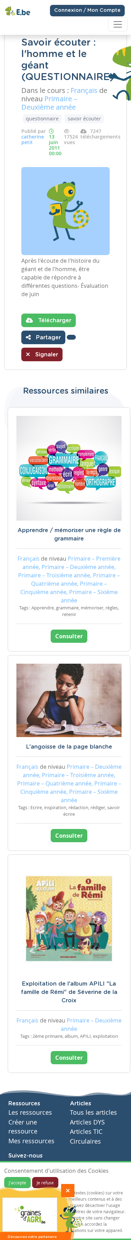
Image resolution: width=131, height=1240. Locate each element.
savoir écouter (84, 118)
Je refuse (45, 1182)
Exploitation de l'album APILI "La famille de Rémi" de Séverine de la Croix (69, 992)
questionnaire (42, 118)
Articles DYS (87, 1122)
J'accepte (17, 1182)
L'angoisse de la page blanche (69, 747)
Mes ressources (31, 1141)
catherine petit (32, 139)
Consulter (69, 636)
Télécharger (53, 320)
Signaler (46, 354)
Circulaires (85, 1141)
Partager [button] (47, 337)
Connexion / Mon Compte (87, 10)
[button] (71, 337)
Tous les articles (93, 1112)
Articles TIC (86, 1132)
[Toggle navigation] (118, 24)
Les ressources (30, 1112)
